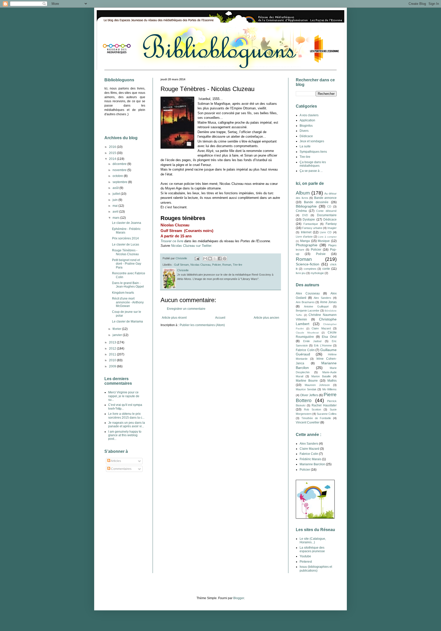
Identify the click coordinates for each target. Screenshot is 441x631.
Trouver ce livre (172, 241)
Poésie (321, 254)
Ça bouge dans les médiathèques (313, 164)
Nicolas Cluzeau (200, 264)
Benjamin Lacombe (307, 310)
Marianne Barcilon (312, 464)
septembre (120, 182)
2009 (113, 366)
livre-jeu (300, 273)
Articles (115, 461)
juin (115, 200)
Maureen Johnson (317, 385)
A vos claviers (309, 115)
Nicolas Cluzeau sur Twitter (191, 246)
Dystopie (309, 219)
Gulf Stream (181, 264)
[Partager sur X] (214, 258)
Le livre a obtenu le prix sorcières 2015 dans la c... (126, 415)
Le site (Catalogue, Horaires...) (313, 540)
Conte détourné (326, 210)
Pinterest (306, 561)
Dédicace (306, 136)
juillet (117, 194)
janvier (118, 335)
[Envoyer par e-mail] (205, 258)
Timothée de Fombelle (316, 418)
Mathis (332, 380)
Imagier (332, 227)
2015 (113, 153)
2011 (113, 354)
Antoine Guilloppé (316, 306)
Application (307, 120)
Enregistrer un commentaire (186, 309)
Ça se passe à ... (311, 171)
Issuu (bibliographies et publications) (316, 568)
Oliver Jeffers (309, 395)
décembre (120, 164)
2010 (113, 360)
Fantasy (331, 224)
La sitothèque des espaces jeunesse (312, 549)
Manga (305, 241)
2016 (113, 147)
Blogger (238, 598)
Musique (324, 241)
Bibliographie (306, 206)
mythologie (317, 273)
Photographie (306, 245)
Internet (306, 232)
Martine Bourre (307, 380)
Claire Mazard (321, 328)
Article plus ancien (266, 317)
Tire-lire (237, 264)
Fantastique (310, 223)
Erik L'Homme (323, 345)
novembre (120, 170)
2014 (113, 159)
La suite (305, 146)
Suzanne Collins (327, 413)
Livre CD (326, 232)
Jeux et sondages (312, 141)
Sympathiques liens (313, 151)
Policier (216, 264)
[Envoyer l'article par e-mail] (196, 258)
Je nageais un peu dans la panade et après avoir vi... (126, 424)
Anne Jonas (328, 302)
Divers (304, 131)
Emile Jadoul (312, 341)
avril (116, 211)
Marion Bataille (321, 376)
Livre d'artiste (304, 236)
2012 (113, 348)
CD (329, 206)
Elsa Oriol (329, 337)
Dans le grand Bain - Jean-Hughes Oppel (128, 284)
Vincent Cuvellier (308, 422)
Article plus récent (174, 317)
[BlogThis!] (210, 258)
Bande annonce (325, 198)
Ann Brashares (305, 302)
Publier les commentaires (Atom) (202, 325)
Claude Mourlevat (307, 332)
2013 (113, 342)
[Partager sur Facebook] (219, 258)
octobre (118, 176)
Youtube (305, 556)
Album (303, 193)
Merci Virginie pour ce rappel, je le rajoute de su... (123, 396)
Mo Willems (329, 389)
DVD (305, 215)
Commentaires (120, 469)
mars (116, 218)
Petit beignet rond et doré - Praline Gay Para (126, 263)
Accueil (220, 317)
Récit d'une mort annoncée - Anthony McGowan (128, 302)
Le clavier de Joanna (126, 223)
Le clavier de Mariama (127, 321)
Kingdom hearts (123, 292)
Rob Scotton (312, 409)
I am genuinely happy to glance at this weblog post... (124, 435)
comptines (310, 268)
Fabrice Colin (305, 350)
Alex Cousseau (308, 293)
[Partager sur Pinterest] (224, 258)
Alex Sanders (322, 297)
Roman (226, 264)
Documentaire (327, 215)
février (117, 329)
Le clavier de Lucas (125, 244)
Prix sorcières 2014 (125, 238)
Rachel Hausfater (324, 405)
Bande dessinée (316, 202)
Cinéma (301, 211)
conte (326, 269)
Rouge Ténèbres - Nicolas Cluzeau (125, 252)
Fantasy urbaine (312, 227)
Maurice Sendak (306, 389)
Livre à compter (327, 236)
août (116, 188)
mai (115, 206)
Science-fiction (307, 264)
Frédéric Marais (310, 459)
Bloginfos (306, 125)
